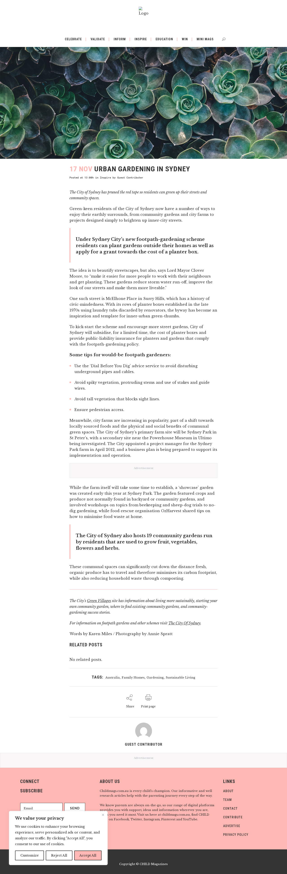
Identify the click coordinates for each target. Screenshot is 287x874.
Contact (230, 808)
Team (227, 800)
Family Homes (133, 677)
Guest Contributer (130, 177)
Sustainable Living (180, 677)
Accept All (87, 855)
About (228, 791)
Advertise (231, 826)
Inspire (105, 177)
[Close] (103, 814)
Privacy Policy (235, 834)
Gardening (155, 677)
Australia (112, 677)
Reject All (59, 855)
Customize (29, 855)
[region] (58, 838)
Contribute (233, 817)
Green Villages (99, 600)
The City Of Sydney (184, 623)
